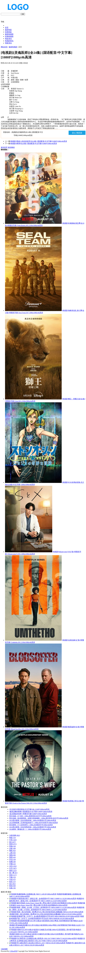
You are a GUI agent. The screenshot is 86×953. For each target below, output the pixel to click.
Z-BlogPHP (13, 951)
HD (12, 884)
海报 (12, 855)
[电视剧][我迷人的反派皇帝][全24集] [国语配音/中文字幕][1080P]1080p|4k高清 (38, 141)
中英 (13, 840)
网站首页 (4, 47)
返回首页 (4, 147)
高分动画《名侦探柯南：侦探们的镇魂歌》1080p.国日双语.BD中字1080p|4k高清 (38, 818)
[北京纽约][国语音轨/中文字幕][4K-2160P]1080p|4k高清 (29, 809)
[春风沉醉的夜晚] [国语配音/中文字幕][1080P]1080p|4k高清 (30, 811)
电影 (12, 838)
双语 (12, 886)
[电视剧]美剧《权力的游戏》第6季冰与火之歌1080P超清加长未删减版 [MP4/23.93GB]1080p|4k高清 (45, 914)
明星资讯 (8, 43)
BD (12, 842)
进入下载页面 (77, 133)
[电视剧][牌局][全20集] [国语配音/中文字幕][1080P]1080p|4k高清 (33, 143)
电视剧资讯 (9, 41)
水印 (13, 866)
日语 (12, 879)
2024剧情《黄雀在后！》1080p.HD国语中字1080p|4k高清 (30, 829)
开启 (12, 859)
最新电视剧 (9, 34)
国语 (13, 870)
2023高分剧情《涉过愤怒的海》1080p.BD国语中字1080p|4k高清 (32, 820)
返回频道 (11, 147)
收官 (12, 882)
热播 (12, 862)
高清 (13, 844)
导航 (2, 22)
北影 (12, 848)
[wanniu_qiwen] (17, 12)
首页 (6, 27)
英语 (13, 875)
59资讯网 (14, 835)
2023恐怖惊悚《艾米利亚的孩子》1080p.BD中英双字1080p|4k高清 (33, 823)
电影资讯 (8, 39)
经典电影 (8, 32)
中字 (13, 868)
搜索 (23, 14)
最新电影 (8, 30)
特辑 (12, 846)
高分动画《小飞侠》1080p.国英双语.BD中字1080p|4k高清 (30, 816)
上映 (12, 853)
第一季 (13, 873)
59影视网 (4, 949)
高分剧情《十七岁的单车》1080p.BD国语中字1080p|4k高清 (31, 825)
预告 (12, 851)
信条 (12, 888)
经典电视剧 (9, 36)
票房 (12, 857)
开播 (12, 864)
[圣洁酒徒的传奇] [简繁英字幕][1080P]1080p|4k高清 (28, 814)
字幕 (12, 877)
